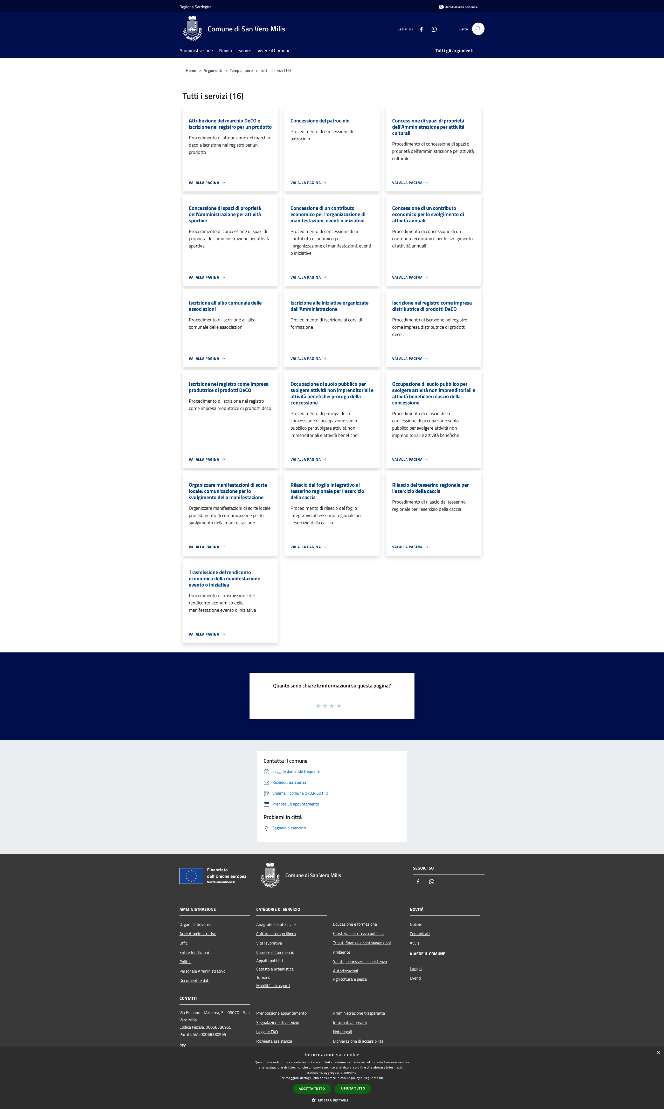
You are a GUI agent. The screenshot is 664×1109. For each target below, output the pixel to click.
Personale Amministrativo (202, 971)
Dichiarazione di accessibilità (358, 1041)
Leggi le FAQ (267, 1032)
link (381, 1078)
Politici (185, 962)
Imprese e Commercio (275, 952)
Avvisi (415, 943)
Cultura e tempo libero (276, 934)
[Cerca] (478, 29)
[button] (332, 1100)
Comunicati (420, 934)
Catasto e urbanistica (275, 969)
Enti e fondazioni (194, 952)
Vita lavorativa (269, 943)
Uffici (184, 943)
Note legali (342, 1032)
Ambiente (341, 952)
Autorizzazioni (345, 971)
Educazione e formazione (355, 924)
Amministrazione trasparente (359, 1013)
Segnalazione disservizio (277, 1022)
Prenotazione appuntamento (281, 1013)
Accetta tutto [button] (312, 1088)
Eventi (415, 978)
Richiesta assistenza (274, 1041)
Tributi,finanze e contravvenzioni (362, 943)
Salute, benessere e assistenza (360, 961)
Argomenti (213, 70)
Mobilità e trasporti (273, 985)
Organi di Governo (195, 924)
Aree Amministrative (197, 934)
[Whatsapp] (432, 28)
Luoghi (416, 969)
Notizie (416, 924)
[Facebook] (419, 28)
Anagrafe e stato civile (276, 924)
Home (191, 70)
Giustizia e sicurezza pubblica (358, 933)
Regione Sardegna (195, 7)
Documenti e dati (194, 980)
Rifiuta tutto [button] (353, 1088)
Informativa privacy (350, 1022)
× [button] (658, 1053)
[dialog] (332, 1078)
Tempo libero (241, 70)
